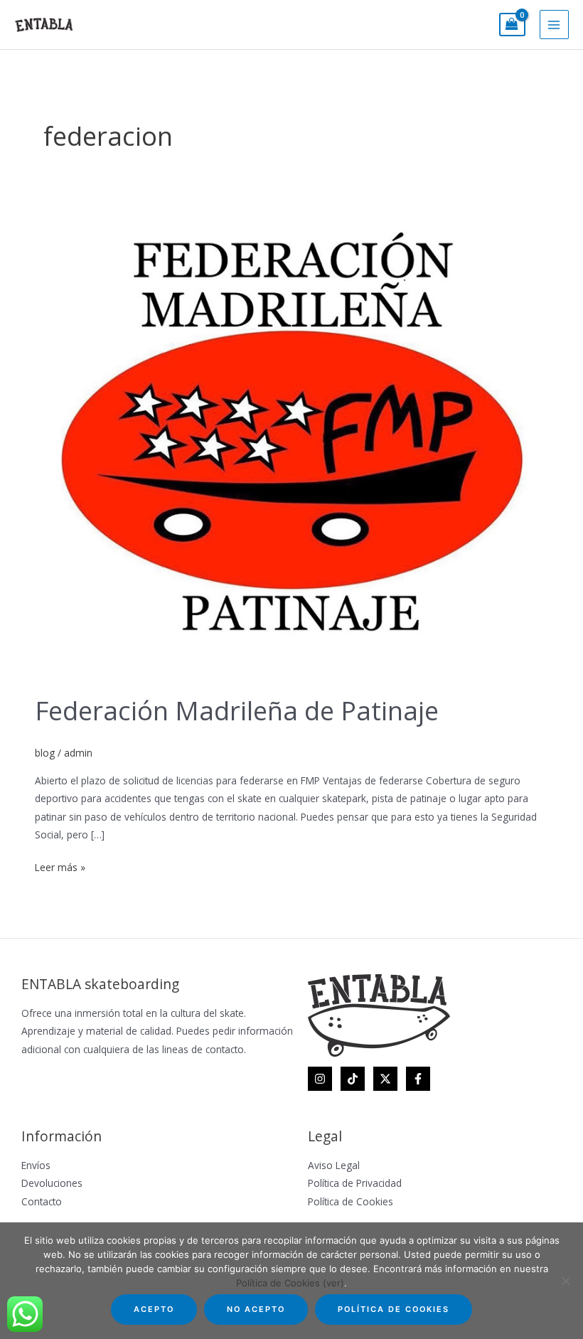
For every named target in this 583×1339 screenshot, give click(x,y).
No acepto (256, 1309)
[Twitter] (385, 1079)
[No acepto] (565, 1281)
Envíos (35, 1165)
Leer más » (60, 866)
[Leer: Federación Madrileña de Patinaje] (291, 438)
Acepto (154, 1309)
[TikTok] (353, 1079)
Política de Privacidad (355, 1183)
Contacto (41, 1201)
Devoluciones (51, 1183)
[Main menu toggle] (554, 24)
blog (45, 752)
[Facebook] (418, 1079)
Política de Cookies (350, 1201)
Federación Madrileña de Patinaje (237, 710)
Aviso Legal (334, 1165)
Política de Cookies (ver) (290, 1283)
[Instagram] (320, 1079)
